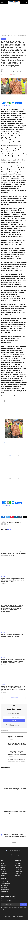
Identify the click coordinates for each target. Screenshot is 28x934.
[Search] (26, 2)
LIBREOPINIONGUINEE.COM (10, 69)
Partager (6, 106)
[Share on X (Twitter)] (9, 75)
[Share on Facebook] (7, 75)
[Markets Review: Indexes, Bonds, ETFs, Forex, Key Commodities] (14, 802)
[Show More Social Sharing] (14, 75)
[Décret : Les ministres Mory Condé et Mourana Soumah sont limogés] (14, 623)
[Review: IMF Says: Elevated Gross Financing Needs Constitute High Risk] (14, 825)
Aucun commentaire (6, 71)
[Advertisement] (14, 20)
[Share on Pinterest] (11, 75)
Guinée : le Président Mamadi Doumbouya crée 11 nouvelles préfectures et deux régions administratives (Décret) (13, 661)
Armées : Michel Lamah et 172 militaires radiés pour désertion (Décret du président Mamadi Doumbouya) (13, 553)
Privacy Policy (11, 725)
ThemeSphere (21, 914)
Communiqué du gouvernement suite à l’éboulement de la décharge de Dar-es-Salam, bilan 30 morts (12, 580)
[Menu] (2, 2)
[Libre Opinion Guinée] (14, 2)
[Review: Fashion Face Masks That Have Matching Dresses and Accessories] (14, 779)
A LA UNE (3, 39)
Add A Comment (14, 697)
